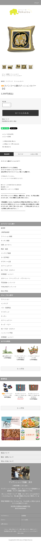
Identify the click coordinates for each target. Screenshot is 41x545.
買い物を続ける (6, 147)
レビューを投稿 (6, 136)
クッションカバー (15, 74)
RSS (19, 533)
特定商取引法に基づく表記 (9, 121)
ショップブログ (33, 531)
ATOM (22, 533)
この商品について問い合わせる (10, 144)
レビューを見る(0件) (7, 134)
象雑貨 (7, 74)
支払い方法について (13, 529)
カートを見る (24, 519)
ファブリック (9, 75)
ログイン (3, 519)
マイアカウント (5, 515)
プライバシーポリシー (23, 531)
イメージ (20, 154)
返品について (5, 119)
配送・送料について (24, 529)
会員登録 (23, 515)
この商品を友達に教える (9, 141)
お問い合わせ (4, 524)
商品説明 (6, 154)
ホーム (3, 74)
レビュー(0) (34, 154)
